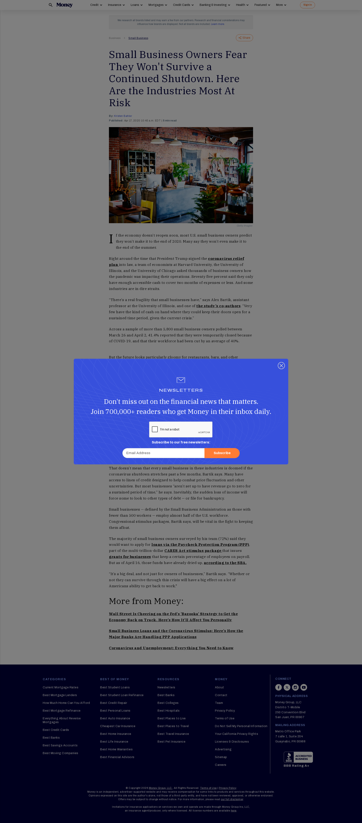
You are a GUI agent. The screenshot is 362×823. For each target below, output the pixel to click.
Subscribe (222, 453)
